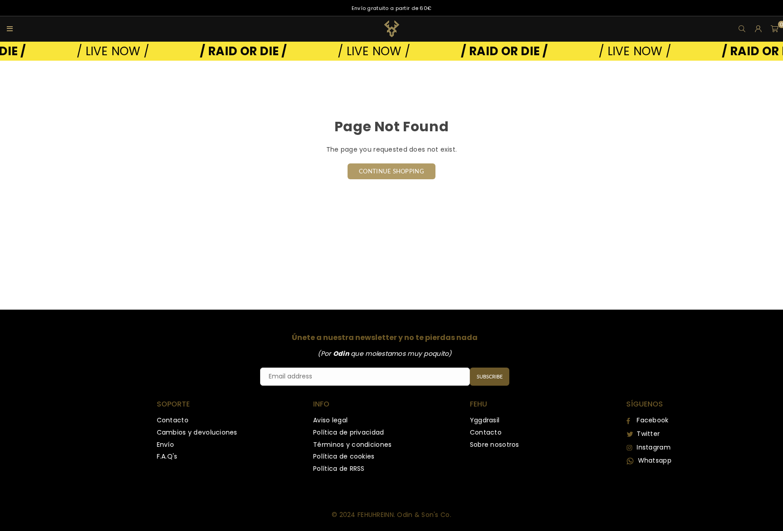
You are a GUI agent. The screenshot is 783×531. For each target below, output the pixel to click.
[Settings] (758, 29)
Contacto (172, 420)
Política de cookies (343, 456)
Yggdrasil (485, 420)
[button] (775, 29)
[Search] (742, 29)
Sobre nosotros (494, 444)
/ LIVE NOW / (103, 51)
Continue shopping (391, 171)
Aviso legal (330, 420)
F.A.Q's (167, 456)
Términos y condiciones (352, 444)
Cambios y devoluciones (197, 432)
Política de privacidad (348, 432)
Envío (165, 444)
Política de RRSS (338, 468)
